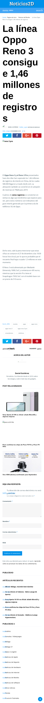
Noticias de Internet (12, 672)
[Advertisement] (20, 231)
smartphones (9, 333)
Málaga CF (8, 647)
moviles (15, 324)
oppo (24, 324)
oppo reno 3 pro (22, 329)
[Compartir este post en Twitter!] (7, 135)
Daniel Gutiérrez (13, 127)
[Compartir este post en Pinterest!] (36, 135)
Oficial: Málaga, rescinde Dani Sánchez (19, 587)
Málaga (7, 642)
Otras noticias (10, 688)
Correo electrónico (10, 532)
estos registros (18, 195)
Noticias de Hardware (13, 667)
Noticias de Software (12, 683)
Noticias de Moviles (24, 17)
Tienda (7, 693)
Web (4, 543)
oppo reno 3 (8, 329)
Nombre (6, 521)
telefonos (21, 333)
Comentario (8, 501)
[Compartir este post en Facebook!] (16, 135)
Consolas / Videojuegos (13, 636)
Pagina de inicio (11, 17)
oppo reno (34, 324)
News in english (11, 652)
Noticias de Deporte (12, 662)
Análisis (8, 631)
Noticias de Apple (11, 657)
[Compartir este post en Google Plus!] (27, 135)
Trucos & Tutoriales (12, 698)
